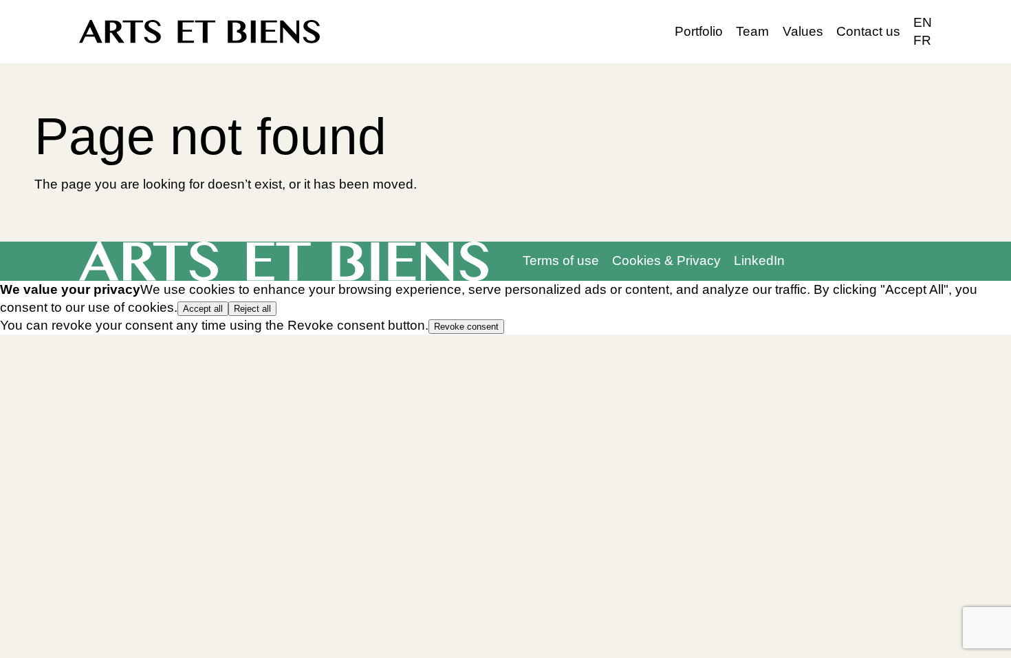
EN (922, 22)
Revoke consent (466, 326)
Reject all (252, 309)
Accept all (203, 309)
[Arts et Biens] (199, 31)
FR (922, 40)
